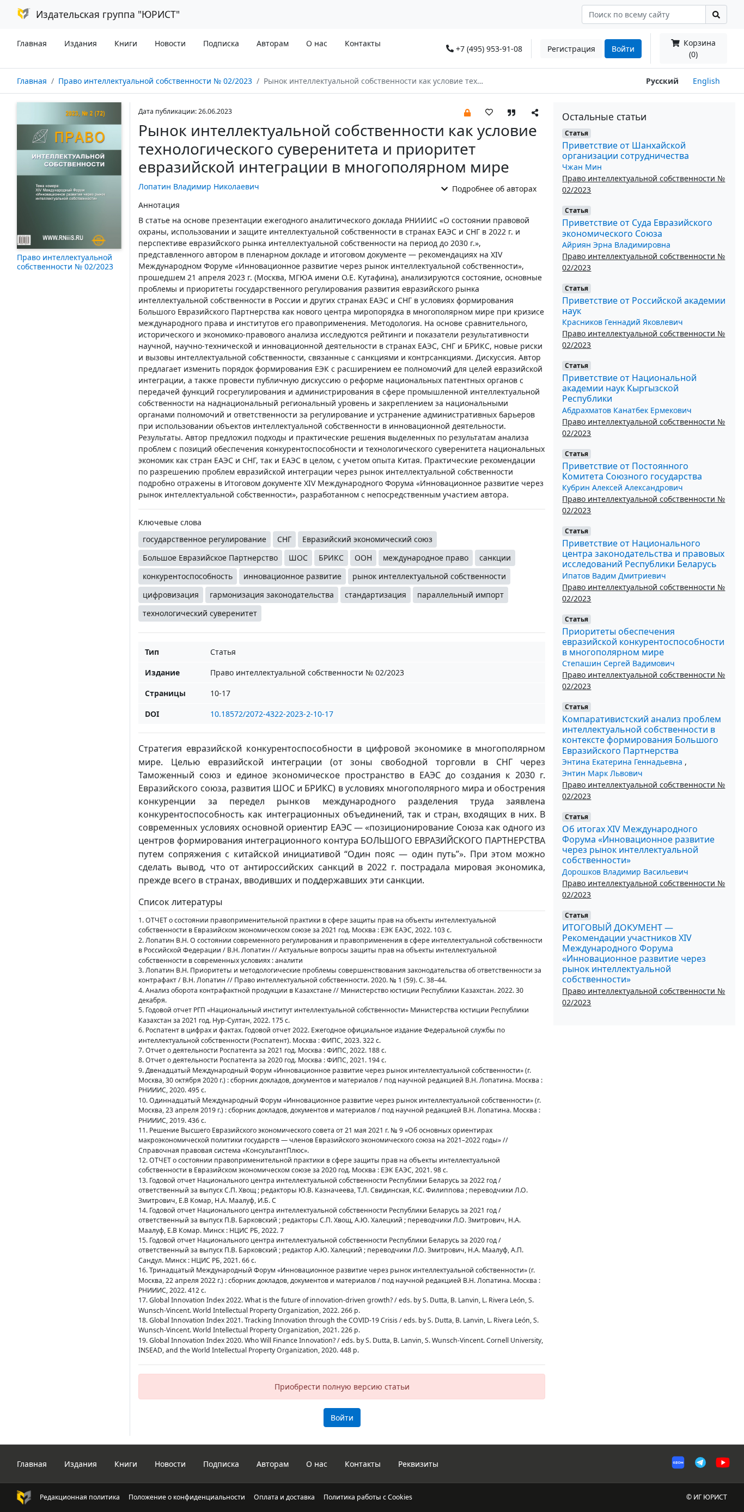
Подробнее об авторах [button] (493, 188)
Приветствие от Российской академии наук (643, 305)
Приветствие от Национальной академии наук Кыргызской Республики (629, 388)
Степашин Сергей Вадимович (618, 663)
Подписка (221, 43)
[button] (467, 111)
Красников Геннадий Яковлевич (622, 322)
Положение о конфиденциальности (187, 1497)
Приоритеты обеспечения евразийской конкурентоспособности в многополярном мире (643, 641)
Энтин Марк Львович (602, 773)
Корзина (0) (698, 48)
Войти (623, 49)
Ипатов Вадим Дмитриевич (614, 575)
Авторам (273, 43)
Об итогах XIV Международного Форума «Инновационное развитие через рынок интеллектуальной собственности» (638, 844)
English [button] (706, 81)
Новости (170, 43)
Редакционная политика (80, 1497)
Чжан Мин (582, 167)
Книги (125, 43)
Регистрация (571, 49)
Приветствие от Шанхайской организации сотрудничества (625, 150)
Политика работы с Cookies (368, 1497)
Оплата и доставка (284, 1497)
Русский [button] (662, 81)
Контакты (363, 43)
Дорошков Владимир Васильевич (625, 871)
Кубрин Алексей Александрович (622, 487)
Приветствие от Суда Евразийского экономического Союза (637, 228)
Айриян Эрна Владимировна (616, 244)
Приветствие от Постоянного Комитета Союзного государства (632, 471)
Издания (80, 43)
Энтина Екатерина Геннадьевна (623, 762)
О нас (316, 43)
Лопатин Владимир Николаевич (198, 186)
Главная (32, 43)
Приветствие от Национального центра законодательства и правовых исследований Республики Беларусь (643, 553)
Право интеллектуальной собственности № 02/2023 (155, 81)
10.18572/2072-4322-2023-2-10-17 (271, 714)
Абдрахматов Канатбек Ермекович (627, 410)
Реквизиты (418, 1464)
